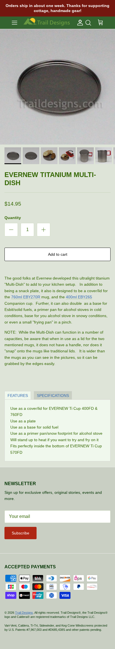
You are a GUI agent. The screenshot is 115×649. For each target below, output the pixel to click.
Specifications (53, 395)
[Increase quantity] (43, 229)
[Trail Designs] (47, 23)
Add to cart (57, 254)
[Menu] (14, 23)
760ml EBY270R (25, 297)
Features (18, 395)
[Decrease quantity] (11, 229)
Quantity (12, 217)
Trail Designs (24, 612)
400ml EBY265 (79, 297)
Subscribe (20, 533)
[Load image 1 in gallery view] (57, 87)
